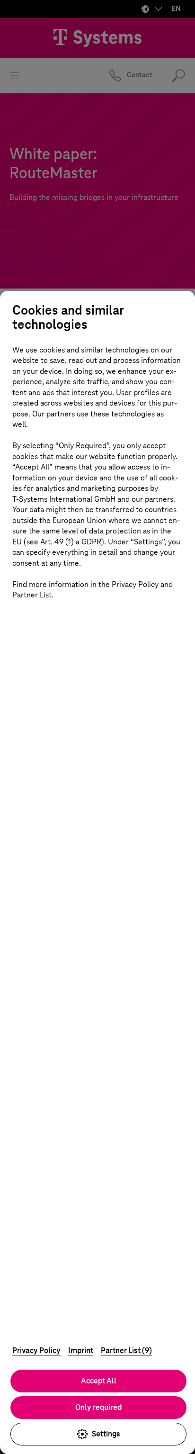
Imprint (80, 1350)
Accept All (98, 1381)
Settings (106, 1434)
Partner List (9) (126, 1350)
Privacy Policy (36, 1350)
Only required (98, 1407)
